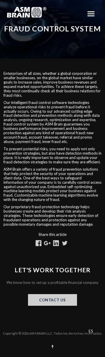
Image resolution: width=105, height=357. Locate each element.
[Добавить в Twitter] (64, 243)
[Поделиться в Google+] (47, 243)
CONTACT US (52, 300)
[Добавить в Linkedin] (56, 243)
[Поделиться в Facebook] (38, 243)
